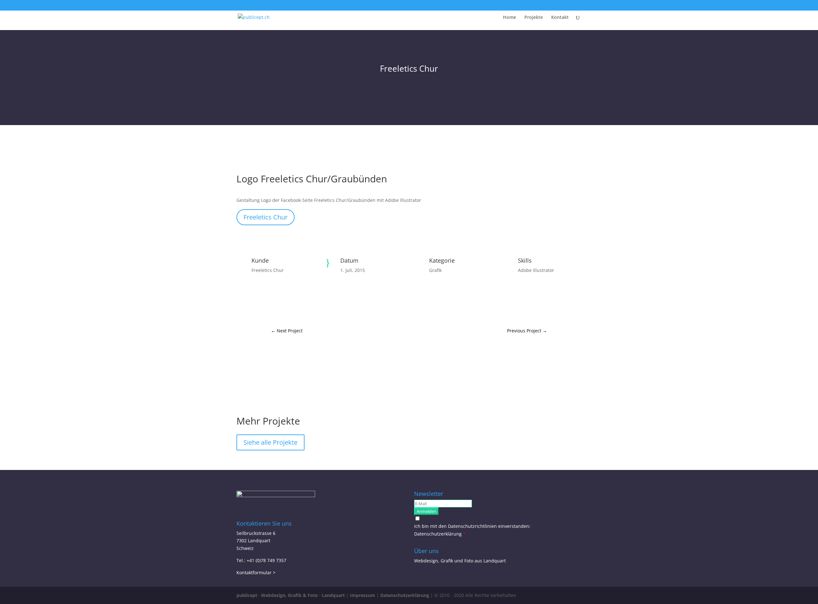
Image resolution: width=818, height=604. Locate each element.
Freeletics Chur (265, 217)
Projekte (533, 17)
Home (509, 17)
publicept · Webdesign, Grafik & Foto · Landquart (290, 595)
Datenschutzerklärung (438, 534)
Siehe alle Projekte (270, 442)
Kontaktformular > (255, 572)
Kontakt (560, 17)
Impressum (362, 595)
